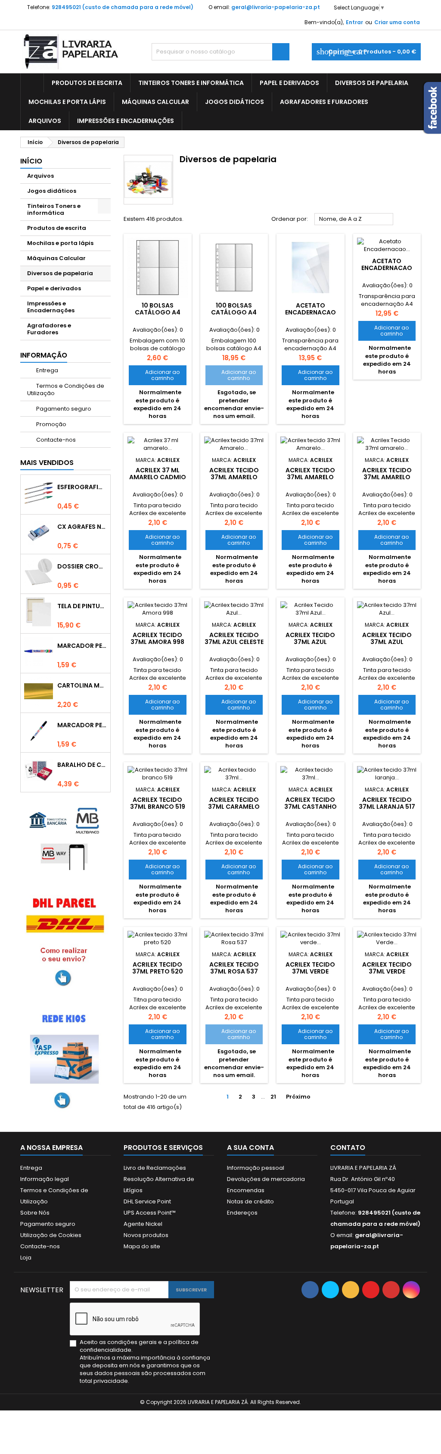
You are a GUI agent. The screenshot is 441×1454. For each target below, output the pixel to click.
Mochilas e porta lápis (67, 101)
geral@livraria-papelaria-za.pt (275, 7)
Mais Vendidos (47, 463)
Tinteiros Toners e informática (191, 83)
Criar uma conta (397, 22)
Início (31, 161)
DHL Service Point (147, 1201)
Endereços (242, 1213)
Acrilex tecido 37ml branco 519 (157, 803)
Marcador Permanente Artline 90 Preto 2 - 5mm (82, 725)
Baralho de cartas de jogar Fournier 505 (82, 764)
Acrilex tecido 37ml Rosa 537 (234, 968)
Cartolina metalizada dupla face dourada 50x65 (82, 685)
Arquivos (44, 120)
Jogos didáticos (234, 101)
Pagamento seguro (63, 409)
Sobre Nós (35, 1213)
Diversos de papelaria (371, 83)
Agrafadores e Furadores (324, 101)
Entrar (354, 22)
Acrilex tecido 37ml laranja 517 (387, 803)
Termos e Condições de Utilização (65, 389)
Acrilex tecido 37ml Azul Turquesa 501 (387, 642)
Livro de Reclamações (155, 1168)
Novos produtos (146, 1235)
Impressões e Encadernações (125, 120)
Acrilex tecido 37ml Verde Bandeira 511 (387, 971)
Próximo (301, 1097)
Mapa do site (142, 1246)
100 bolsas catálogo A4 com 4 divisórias (234, 312)
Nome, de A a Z (354, 219)
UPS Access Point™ (150, 1213)
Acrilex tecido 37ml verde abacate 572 (310, 971)
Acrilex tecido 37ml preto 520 (157, 968)
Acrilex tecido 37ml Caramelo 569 (234, 806)
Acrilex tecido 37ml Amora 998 (157, 638)
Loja (25, 1257)
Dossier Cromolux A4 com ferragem (82, 566)
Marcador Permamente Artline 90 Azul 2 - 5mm (82, 645)
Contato (347, 1148)
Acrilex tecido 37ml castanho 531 (310, 806)
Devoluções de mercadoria (266, 1179)
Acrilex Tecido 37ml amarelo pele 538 (387, 477)
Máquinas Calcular (155, 101)
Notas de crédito (250, 1201)
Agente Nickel (143, 1224)
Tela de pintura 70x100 (82, 606)
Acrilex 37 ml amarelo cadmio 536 (157, 477)
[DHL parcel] (65, 940)
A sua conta (250, 1148)
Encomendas (245, 1190)
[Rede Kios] (65, 1059)
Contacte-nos (55, 440)
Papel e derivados (289, 83)
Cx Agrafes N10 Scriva (82, 526)
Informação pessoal (255, 1168)
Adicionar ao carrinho (157, 375)
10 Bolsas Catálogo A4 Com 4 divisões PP (157, 312)
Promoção (50, 424)
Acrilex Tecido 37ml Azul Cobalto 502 (310, 642)
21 (273, 1097)
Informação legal (44, 1179)
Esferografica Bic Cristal (82, 487)
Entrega (46, 370)
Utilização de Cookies (50, 1235)
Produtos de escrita (87, 83)
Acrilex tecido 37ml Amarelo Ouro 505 (310, 477)
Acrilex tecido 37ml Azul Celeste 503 (234, 642)
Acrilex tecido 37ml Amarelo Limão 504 (234, 477)
